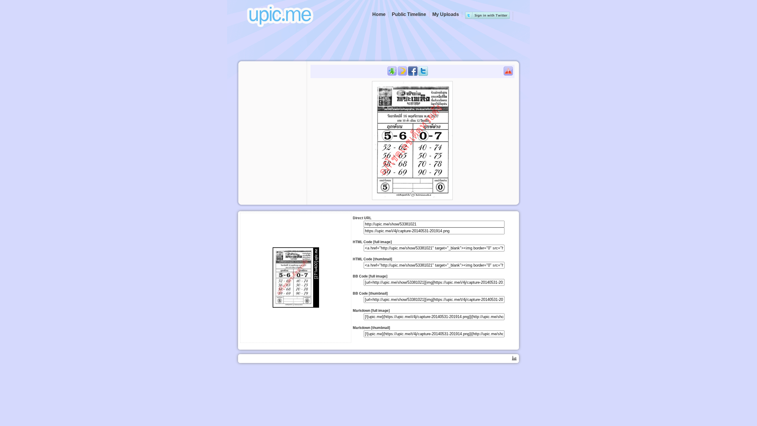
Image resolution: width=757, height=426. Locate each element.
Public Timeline (409, 14)
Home (379, 14)
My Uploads (445, 14)
